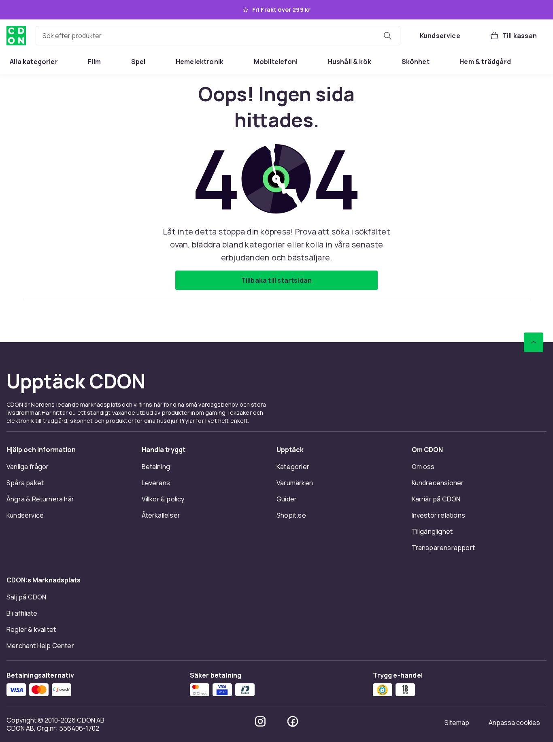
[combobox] (218, 35)
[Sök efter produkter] (387, 35)
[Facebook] (293, 721)
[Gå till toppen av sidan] (533, 342)
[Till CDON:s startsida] (16, 35)
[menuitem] (34, 61)
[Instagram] (260, 721)
